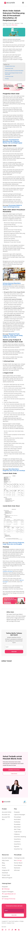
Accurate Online (6, 812)
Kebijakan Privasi (10, 923)
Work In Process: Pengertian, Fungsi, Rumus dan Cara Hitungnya (13, 543)
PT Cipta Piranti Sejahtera (13, 921)
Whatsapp (7, 889)
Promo (4, 868)
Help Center (5, 860)
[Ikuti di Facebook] (9, 929)
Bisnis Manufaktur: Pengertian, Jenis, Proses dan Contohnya (14, 469)
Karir (18, 860)
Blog (3, 863)
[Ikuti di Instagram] (2, 929)
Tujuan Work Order (9, 68)
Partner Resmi (18, 863)
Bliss (3, 819)
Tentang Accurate (19, 858)
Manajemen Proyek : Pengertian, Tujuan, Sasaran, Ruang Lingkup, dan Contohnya (12, 335)
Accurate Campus (7, 858)
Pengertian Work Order (10, 66)
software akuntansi (8, 571)
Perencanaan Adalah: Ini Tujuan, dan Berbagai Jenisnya (12, 206)
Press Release (18, 865)
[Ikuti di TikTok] (12, 929)
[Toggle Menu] (23, 2)
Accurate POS (6, 817)
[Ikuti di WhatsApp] (5, 929)
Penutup (7, 78)
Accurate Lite (6, 814)
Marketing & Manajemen (20, 679)
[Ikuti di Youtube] (15, 929)
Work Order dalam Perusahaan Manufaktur (14, 70)
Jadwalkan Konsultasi (14, 769)
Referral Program (7, 877)
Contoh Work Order (9, 76)
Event (3, 865)
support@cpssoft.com (10, 894)
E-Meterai (17, 834)
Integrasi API (5, 870)
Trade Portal (17, 832)
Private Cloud (6, 875)
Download (5, 873)
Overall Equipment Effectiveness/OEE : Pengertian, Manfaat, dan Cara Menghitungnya (12, 141)
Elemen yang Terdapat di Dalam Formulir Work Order (13, 73)
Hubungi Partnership (9, 899)
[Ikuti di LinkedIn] (18, 929)
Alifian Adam (14, 25)
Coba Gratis (14, 773)
